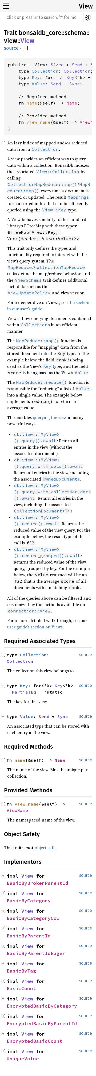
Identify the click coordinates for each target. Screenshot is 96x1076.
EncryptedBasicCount (34, 1041)
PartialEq (24, 692)
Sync (74, 83)
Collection (45, 71)
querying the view (50, 417)
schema (75, 32)
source (11, 48)
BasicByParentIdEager (36, 953)
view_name (38, 122)
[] (25, 48)
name (31, 103)
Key (36, 77)
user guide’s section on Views (35, 627)
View (86, 6)
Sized (57, 64)
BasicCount (21, 988)
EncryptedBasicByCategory (42, 1006)
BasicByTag (21, 971)
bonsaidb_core (40, 32)
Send (77, 64)
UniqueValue (23, 1059)
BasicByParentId (29, 936)
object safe (45, 847)
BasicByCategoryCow (33, 918)
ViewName (17, 810)
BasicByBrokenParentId (37, 883)
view (10, 40)
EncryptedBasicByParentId (42, 1023)
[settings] (87, 17)
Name (71, 103)
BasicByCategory (29, 901)
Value (38, 83)
